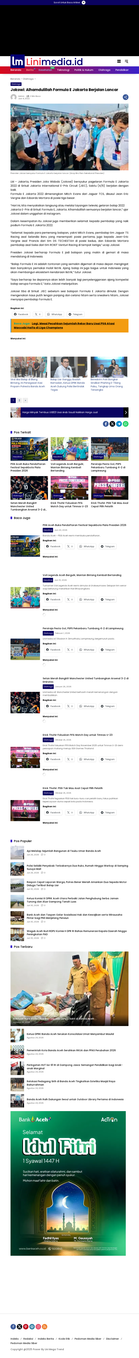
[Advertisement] (69, 1284)
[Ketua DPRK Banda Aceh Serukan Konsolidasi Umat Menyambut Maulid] (17, 1035)
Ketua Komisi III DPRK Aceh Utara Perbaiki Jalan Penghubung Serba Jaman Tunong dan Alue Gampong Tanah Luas (72, 900)
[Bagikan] (125, 97)
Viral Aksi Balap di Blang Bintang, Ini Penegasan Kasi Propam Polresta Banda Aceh (28, 383)
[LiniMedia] (46, 61)
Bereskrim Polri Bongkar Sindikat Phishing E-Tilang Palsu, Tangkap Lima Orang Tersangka (107, 385)
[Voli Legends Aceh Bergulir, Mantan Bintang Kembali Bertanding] (69, 449)
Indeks (15, 1338)
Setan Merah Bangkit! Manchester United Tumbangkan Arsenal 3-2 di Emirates (28, 506)
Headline (17, 456)
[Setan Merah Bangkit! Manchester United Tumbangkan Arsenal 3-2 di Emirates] (29, 488)
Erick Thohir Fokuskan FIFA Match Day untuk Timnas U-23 (69, 504)
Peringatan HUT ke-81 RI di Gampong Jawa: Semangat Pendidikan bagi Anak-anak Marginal (75, 1066)
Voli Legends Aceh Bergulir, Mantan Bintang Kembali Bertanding (67, 467)
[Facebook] (106, 424)
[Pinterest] (25, 1326)
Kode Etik (64, 1338)
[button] (126, 61)
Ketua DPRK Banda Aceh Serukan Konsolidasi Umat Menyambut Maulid (70, 1034)
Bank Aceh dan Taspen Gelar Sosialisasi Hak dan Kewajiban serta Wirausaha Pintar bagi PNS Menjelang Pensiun (74, 916)
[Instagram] (38, 1326)
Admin (21, 96)
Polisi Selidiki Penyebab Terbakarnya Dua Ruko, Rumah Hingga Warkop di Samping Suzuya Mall (77, 867)
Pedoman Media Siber (88, 1338)
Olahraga (16, 84)
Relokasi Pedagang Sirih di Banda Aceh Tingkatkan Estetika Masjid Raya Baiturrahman (71, 1083)
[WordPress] (32, 1326)
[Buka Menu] (119, 61)
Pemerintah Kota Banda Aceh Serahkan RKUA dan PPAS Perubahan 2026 (71, 1050)
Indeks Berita (46, 1338)
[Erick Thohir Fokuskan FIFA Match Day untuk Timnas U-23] (69, 488)
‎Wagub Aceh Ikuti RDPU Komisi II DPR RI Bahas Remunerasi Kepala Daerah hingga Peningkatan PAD (77, 933)
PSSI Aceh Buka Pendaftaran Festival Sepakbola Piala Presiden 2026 (28, 467)
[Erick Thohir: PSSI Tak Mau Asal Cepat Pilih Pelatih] (109, 488)
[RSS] (44, 1326)
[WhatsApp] (125, 424)
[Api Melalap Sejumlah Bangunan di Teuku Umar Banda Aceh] (17, 852)
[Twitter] (112, 424)
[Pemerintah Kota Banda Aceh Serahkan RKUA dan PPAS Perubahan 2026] (17, 1052)
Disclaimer (112, 1338)
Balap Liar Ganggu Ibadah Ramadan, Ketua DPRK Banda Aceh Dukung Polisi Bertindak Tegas (68, 385)
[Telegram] (119, 424)
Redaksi (28, 1338)
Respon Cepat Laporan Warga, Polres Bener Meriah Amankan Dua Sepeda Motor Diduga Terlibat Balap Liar (77, 884)
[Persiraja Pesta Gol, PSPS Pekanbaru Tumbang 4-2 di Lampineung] (109, 449)
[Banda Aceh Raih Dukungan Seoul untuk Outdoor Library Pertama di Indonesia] (17, 1101)
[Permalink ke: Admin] (14, 97)
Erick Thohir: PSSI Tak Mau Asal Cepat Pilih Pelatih (109, 504)
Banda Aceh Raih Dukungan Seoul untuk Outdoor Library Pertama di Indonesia (75, 1099)
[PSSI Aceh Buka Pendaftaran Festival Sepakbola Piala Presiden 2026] (29, 449)
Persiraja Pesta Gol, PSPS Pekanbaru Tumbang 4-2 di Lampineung (108, 467)
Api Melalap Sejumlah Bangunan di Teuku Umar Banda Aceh (64, 851)
